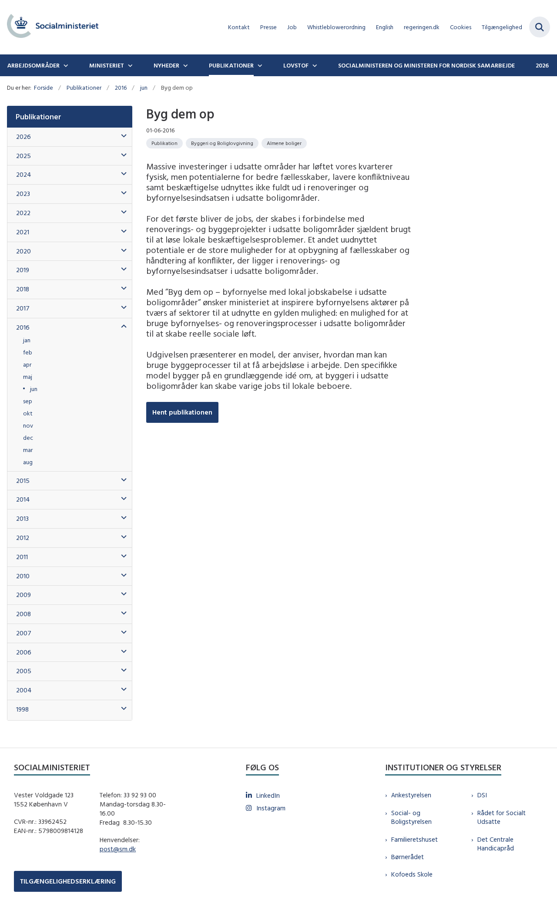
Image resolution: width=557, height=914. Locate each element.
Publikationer (231, 65)
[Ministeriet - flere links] (129, 65)
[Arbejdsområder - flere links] (64, 65)
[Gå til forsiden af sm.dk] (49, 27)
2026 (542, 65)
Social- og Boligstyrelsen (411, 817)
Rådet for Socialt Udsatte (501, 817)
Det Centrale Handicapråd (495, 844)
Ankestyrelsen (411, 795)
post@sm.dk (118, 849)
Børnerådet (407, 857)
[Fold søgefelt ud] (539, 27)
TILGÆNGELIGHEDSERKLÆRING (68, 881)
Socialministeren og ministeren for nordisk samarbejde (426, 65)
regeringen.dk (422, 27)
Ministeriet (106, 65)
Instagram (270, 808)
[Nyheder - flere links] (184, 65)
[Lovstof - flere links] (313, 65)
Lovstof (296, 65)
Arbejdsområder (33, 65)
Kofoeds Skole (412, 874)
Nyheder (166, 65)
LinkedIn (268, 795)
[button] (122, 136)
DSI (482, 795)
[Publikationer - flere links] (258, 65)
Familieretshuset (414, 839)
